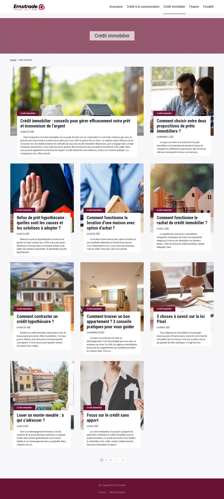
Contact (102, 492)
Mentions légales (118, 492)
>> (123, 460)
